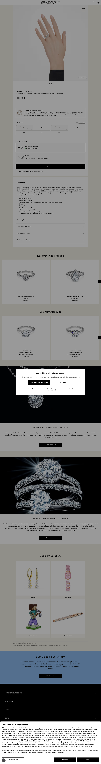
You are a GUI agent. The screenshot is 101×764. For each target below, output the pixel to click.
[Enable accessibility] (4, 760)
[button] (83, 370)
